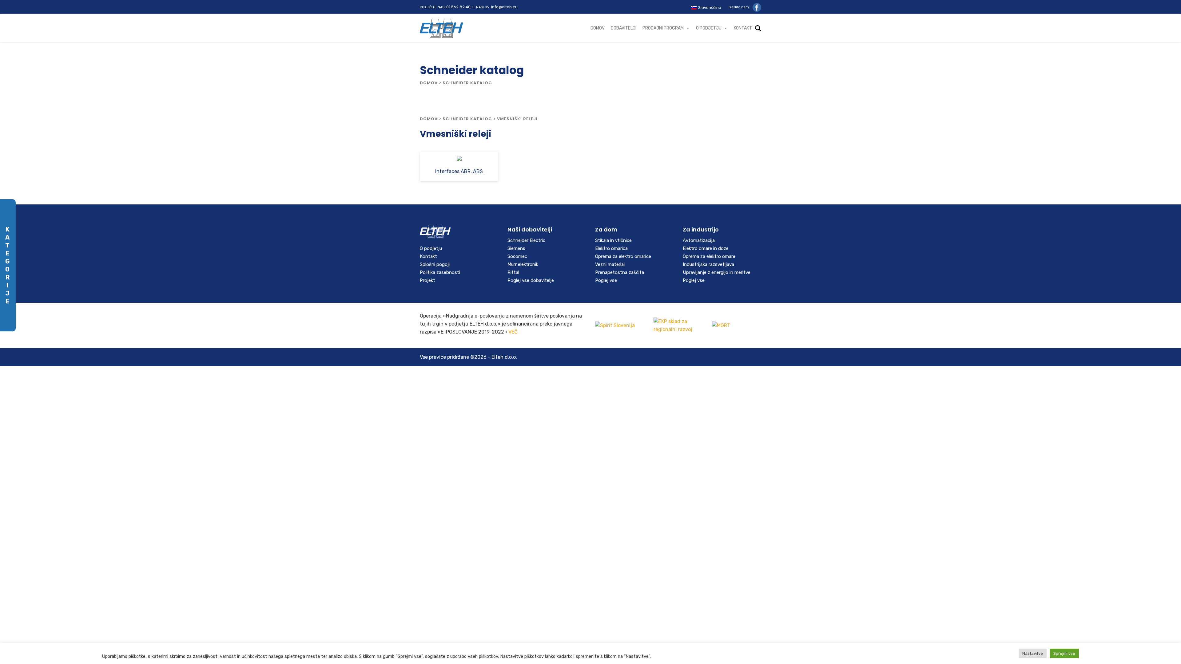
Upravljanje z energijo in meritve (716, 272)
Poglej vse (606, 280)
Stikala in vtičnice (613, 240)
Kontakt (743, 28)
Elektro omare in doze (706, 248)
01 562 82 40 (458, 7)
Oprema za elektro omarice (623, 256)
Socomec (517, 256)
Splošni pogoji (435, 264)
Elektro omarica (611, 248)
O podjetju (709, 28)
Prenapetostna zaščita (619, 272)
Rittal (513, 272)
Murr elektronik (522, 264)
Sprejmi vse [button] (1064, 653)
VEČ (513, 332)
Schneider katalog (467, 119)
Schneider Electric (526, 240)
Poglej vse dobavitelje (530, 280)
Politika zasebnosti (440, 272)
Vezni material (610, 264)
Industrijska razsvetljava (708, 264)
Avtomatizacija (699, 240)
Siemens (516, 248)
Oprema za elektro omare (709, 256)
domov (429, 83)
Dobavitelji (623, 28)
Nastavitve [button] (1032, 653)
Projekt (427, 280)
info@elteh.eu (504, 7)
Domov (597, 28)
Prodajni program (663, 28)
